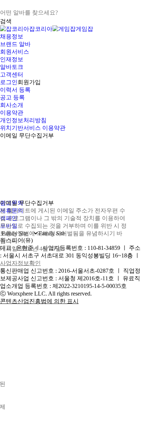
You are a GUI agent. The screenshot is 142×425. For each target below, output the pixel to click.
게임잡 (84, 29)
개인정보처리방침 (23, 120)
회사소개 (11, 105)
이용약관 (11, 113)
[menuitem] (71, 37)
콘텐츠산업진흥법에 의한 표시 (39, 301)
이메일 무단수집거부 (27, 135)
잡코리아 (40, 29)
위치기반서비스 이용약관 (33, 128)
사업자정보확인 (20, 263)
